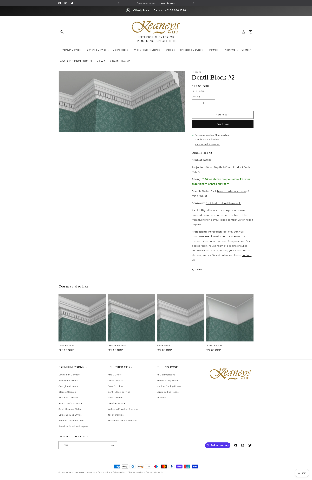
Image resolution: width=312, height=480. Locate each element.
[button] (62, 31)
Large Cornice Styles (70, 415)
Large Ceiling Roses (168, 392)
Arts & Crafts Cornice (70, 403)
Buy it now (222, 124)
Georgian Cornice (68, 386)
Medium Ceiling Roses (169, 386)
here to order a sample (231, 191)
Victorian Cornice (68, 381)
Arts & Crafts (115, 375)
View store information (207, 144)
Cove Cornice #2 (214, 345)
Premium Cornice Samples (73, 426)
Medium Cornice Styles (71, 421)
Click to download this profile (223, 203)
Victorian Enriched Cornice (123, 409)
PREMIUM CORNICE (81, 61)
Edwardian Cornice (69, 375)
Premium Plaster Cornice (220, 236)
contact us (234, 220)
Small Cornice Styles (70, 409)
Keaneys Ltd (71, 472)
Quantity (196, 96)
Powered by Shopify (86, 472)
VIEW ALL (103, 61)
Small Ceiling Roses (167, 381)
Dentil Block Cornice (119, 392)
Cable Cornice (116, 381)
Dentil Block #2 (121, 61)
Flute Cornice (163, 345)
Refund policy (104, 472)
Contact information (155, 472)
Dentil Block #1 (66, 345)
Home (61, 61)
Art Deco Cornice (68, 398)
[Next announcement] (193, 3)
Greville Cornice (116, 403)
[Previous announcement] (118, 3)
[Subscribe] (112, 445)
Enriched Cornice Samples (122, 421)
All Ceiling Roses (166, 375)
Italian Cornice (116, 415)
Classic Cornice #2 (117, 345)
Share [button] (198, 270)
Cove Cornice (115, 386)
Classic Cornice (67, 392)
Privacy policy (119, 472)
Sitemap (161, 398)
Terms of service (136, 472)
